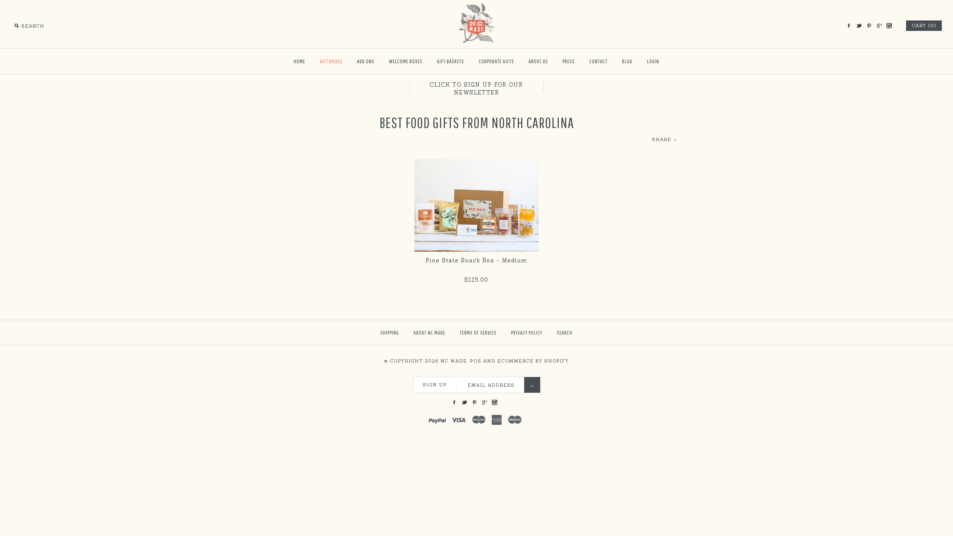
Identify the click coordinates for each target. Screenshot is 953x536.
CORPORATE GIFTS (496, 61)
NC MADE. (454, 361)
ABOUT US (538, 61)
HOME (299, 61)
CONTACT (598, 61)
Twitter (859, 26)
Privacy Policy (526, 332)
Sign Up (435, 384)
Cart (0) (924, 25)
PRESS (568, 61)
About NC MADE (429, 332)
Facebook (849, 26)
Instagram (889, 26)
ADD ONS (365, 61)
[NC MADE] (476, 6)
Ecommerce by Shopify (533, 361)
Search (565, 332)
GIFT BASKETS (450, 61)
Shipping (389, 332)
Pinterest (869, 26)
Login (653, 61)
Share (664, 139)
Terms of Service (478, 332)
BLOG (627, 61)
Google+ (879, 26)
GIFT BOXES (331, 61)
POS (475, 361)
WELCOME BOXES (406, 61)
